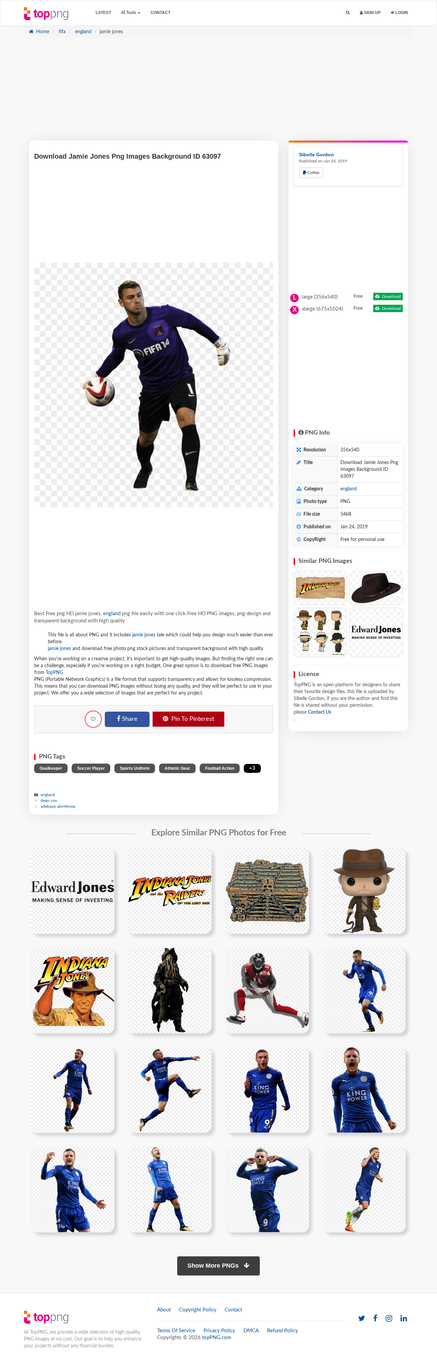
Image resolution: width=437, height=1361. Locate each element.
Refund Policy (282, 1330)
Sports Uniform (135, 768)
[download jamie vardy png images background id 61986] (72, 1189)
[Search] (348, 13)
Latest (103, 12)
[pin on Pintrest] (105, 857)
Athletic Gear (177, 768)
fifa (61, 31)
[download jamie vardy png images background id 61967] (364, 990)
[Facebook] (375, 1318)
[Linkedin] (403, 1318)
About (164, 1309)
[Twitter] (361, 1318)
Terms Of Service (176, 1330)
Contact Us (319, 712)
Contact (160, 12)
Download (391, 296)
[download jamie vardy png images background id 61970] (72, 1089)
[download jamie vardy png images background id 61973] (170, 1089)
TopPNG (54, 672)
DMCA (251, 1330)
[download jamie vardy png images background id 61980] (267, 1089)
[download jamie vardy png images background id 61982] (364, 1089)
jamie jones (143, 635)
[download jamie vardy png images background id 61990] (170, 1189)
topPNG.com (216, 1337)
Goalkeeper (51, 768)
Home (42, 31)
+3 (252, 768)
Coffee (312, 173)
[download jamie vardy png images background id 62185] (364, 1189)
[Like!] (93, 719)
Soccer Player (91, 768)
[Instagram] (389, 1318)
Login (401, 12)
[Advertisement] (218, 93)
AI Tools (129, 13)
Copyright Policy (197, 1309)
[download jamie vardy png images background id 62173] (267, 1189)
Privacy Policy (219, 1330)
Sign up (372, 12)
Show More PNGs (213, 1265)
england (82, 31)
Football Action (219, 768)
